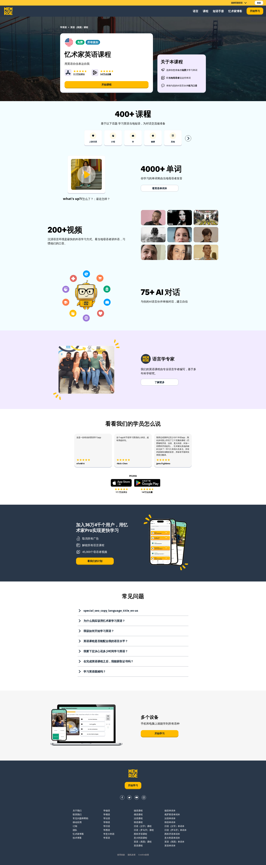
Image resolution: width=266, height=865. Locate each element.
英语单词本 (170, 845)
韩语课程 (138, 822)
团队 (75, 830)
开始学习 (255, 11)
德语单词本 (170, 810)
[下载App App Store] (121, 483)
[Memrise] (8, 11)
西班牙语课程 (140, 833)
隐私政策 (131, 854)
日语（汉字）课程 (143, 826)
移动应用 (77, 822)
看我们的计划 (94, 561)
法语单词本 (170, 818)
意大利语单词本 (172, 837)
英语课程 (138, 845)
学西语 (106, 830)
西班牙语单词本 (172, 833)
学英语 (63, 27)
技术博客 (77, 837)
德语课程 (138, 810)
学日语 (106, 826)
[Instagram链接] (144, 797)
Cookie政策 (143, 854)
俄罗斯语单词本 (172, 814)
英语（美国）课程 (143, 841)
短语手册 (218, 11)
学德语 (106, 810)
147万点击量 (147, 492)
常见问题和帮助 (80, 818)
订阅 (75, 826)
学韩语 (106, 822)
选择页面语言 (237, 2)
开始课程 (107, 84)
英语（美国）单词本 (174, 841)
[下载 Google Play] (147, 483)
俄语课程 (138, 814)
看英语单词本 (159, 188)
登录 (259, 3)
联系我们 (77, 814)
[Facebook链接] (122, 797)
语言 (195, 11)
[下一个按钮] (188, 138)
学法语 (106, 818)
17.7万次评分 (121, 492)
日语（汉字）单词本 (174, 826)
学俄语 (106, 814)
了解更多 (160, 382)
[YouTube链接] (136, 797)
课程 (205, 11)
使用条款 (121, 854)
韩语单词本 (170, 822)
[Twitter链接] (129, 797)
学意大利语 (108, 833)
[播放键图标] (86, 174)
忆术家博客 (235, 11)
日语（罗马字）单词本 (175, 830)
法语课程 (138, 818)
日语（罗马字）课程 (144, 830)
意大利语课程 (140, 837)
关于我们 (77, 810)
